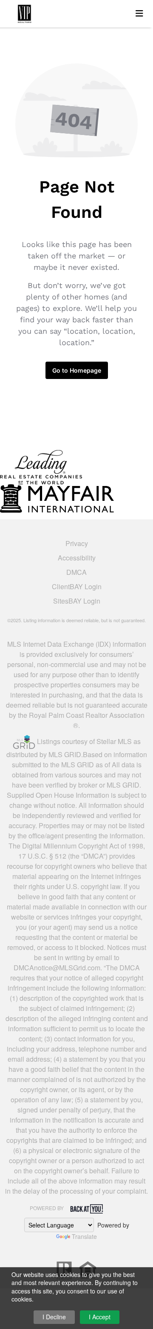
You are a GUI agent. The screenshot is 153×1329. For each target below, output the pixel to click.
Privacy (76, 543)
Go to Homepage (76, 370)
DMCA (76, 572)
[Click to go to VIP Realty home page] (71, 12)
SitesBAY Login (76, 601)
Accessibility (77, 558)
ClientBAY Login (77, 586)
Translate (84, 1236)
